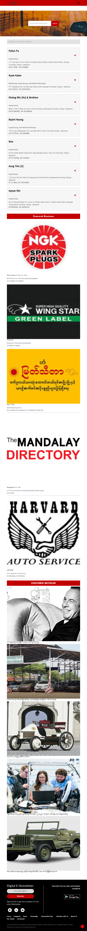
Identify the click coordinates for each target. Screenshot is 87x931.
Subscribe (20, 896)
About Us (74, 916)
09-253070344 (24, 89)
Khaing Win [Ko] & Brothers (23, 98)
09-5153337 (13, 89)
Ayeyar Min (14, 191)
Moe (11, 142)
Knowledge (34, 916)
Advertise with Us (62, 916)
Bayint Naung (16, 120)
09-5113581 (13, 67)
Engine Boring (13, 59)
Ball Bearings (13, 83)
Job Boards (21, 919)
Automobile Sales (47, 916)
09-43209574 (24, 207)
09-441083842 (26, 111)
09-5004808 (24, 133)
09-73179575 (14, 133)
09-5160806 (23, 67)
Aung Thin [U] (16, 167)
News (25, 916)
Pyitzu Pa (14, 51)
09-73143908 (14, 158)
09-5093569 (13, 207)
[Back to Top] (82, 926)
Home (9, 916)
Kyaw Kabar (15, 76)
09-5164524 (24, 158)
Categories (17, 916)
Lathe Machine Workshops (37, 83)
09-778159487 (23, 183)
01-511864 (13, 183)
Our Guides (11, 919)
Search (55, 23)
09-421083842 (14, 111)
